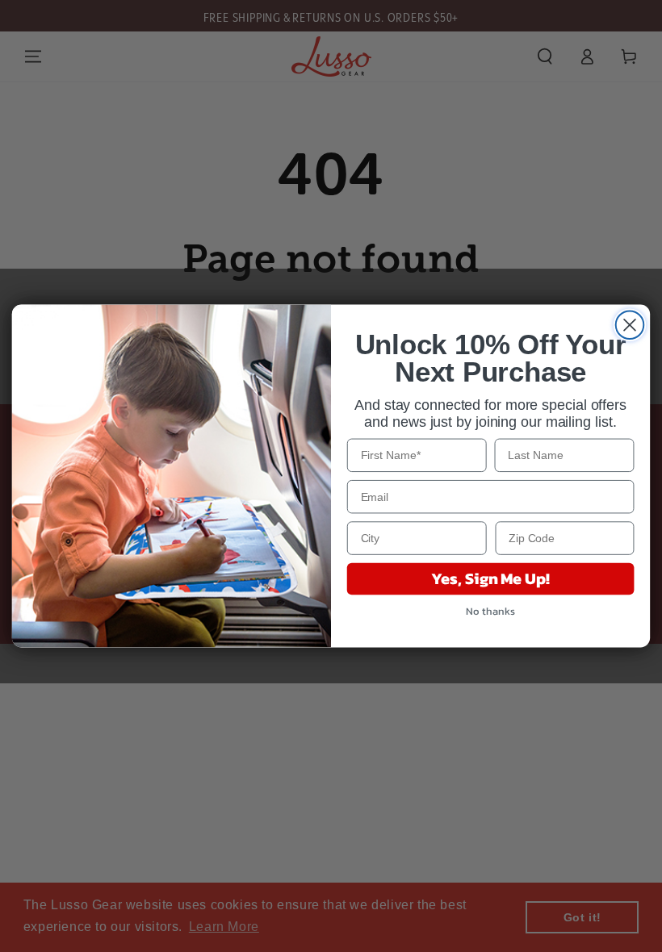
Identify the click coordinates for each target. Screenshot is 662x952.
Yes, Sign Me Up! (490, 579)
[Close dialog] (630, 325)
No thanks (490, 611)
